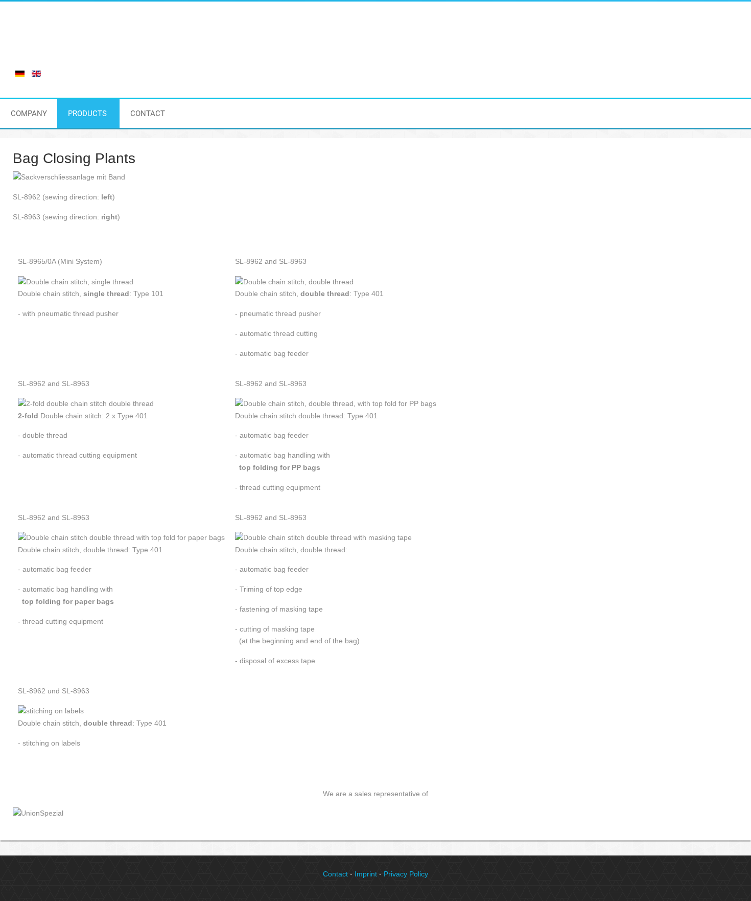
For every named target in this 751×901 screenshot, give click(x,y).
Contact (147, 113)
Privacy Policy (406, 874)
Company (29, 113)
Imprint (366, 874)
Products (87, 113)
